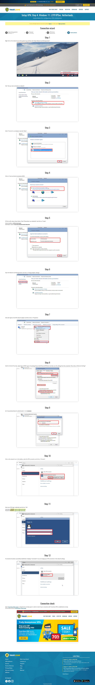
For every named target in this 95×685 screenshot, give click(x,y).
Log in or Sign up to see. (20, 509)
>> (50, 5)
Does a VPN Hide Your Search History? (72, 661)
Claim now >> (60, 1)
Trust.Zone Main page (13, 607)
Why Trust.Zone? (53, 9)
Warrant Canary (9, 670)
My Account (86, 5)
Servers (81, 9)
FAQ (21, 668)
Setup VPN (67, 9)
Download (74, 9)
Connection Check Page (20, 608)
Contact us (23, 661)
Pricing (61, 9)
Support (87, 9)
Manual (22, 670)
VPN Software (8, 661)
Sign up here (62, 23)
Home (6, 659)
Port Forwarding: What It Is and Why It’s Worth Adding (76, 668)
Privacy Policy (8, 668)
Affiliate (7, 672)
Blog (21, 666)
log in (50, 23)
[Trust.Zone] (12, 10)
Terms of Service (9, 666)
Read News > (66, 674)
